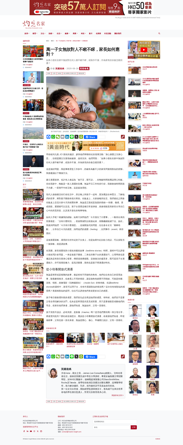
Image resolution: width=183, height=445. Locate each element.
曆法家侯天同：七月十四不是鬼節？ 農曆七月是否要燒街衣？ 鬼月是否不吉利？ (33, 278)
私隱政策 (157, 439)
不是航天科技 (147, 183)
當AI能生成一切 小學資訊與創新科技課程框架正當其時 (151, 232)
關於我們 (117, 33)
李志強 (145, 185)
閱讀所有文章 (117, 395)
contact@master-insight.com (71, 432)
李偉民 (145, 245)
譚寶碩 (145, 117)
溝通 (48, 73)
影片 (90, 33)
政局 (26, 33)
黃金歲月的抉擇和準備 (150, 148)
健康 (66, 33)
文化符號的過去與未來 (150, 67)
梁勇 (144, 269)
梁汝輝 (145, 236)
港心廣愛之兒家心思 (70, 73)
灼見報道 (26, 141)
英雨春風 (84, 68)
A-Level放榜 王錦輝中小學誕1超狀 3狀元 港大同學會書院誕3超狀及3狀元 (151, 138)
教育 (34, 33)
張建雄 (145, 150)
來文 (144, 164)
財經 (50, 33)
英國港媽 (59, 68)
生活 (58, 33)
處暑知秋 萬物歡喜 (149, 253)
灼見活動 (107, 33)
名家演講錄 (27, 85)
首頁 (47, 41)
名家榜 (98, 33)
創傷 (59, 73)
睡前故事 (81, 73)
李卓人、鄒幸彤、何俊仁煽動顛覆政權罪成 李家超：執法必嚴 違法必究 (151, 220)
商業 (74, 33)
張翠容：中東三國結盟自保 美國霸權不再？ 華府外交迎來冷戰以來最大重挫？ (33, 333)
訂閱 (133, 427)
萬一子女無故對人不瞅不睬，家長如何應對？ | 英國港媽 (72, 41)
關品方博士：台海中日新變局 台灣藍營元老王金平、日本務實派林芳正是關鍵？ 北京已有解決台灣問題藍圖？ (151, 106)
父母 (54, 73)
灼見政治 (26, 113)
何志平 (145, 69)
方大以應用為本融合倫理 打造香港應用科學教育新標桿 (151, 80)
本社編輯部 (29, 64)
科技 (82, 33)
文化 (42, 33)
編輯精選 (145, 175)
